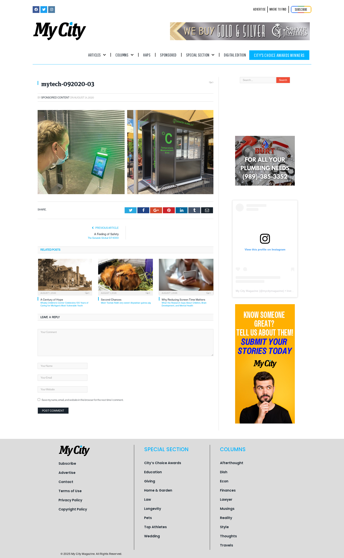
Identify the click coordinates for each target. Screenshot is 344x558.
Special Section (197, 54)
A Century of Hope (64, 302)
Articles (94, 54)
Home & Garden (158, 490)
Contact (66, 481)
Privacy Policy (70, 500)
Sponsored (168, 54)
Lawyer (226, 499)
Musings (227, 508)
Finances (228, 490)
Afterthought (231, 463)
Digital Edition (235, 54)
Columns (121, 54)
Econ (224, 481)
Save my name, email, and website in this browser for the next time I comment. (82, 399)
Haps (146, 54)
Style (224, 527)
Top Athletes (155, 527)
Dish (223, 472)
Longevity (152, 508)
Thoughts (228, 536)
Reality (226, 517)
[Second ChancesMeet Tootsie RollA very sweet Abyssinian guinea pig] (125, 277)
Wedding (152, 536)
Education (153, 472)
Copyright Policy (73, 509)
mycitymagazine (273, 290)
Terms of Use (70, 491)
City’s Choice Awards (162, 463)
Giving (149, 481)
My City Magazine (247, 290)
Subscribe (67, 463)
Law (147, 499)
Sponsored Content (55, 97)
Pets (148, 517)
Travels (226, 545)
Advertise (67, 472)
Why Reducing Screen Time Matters (184, 302)
